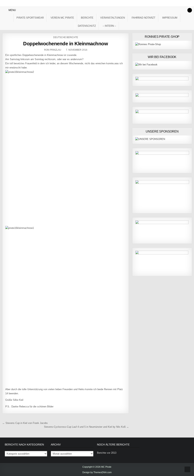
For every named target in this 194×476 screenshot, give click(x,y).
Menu (12, 10)
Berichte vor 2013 (106, 452)
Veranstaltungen (112, 17)
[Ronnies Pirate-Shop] (148, 44)
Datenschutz (87, 25)
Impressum (169, 17)
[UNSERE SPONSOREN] (150, 139)
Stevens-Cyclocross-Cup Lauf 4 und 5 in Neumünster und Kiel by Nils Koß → (86, 426)
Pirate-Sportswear (30, 17)
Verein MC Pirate (62, 17)
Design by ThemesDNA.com (97, 472)
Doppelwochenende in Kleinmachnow (65, 43)
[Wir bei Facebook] (146, 64)
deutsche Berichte (65, 37)
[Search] (189, 10)
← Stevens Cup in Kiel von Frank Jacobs (25, 423)
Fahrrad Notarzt (143, 17)
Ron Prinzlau (52, 50)
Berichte (87, 17)
